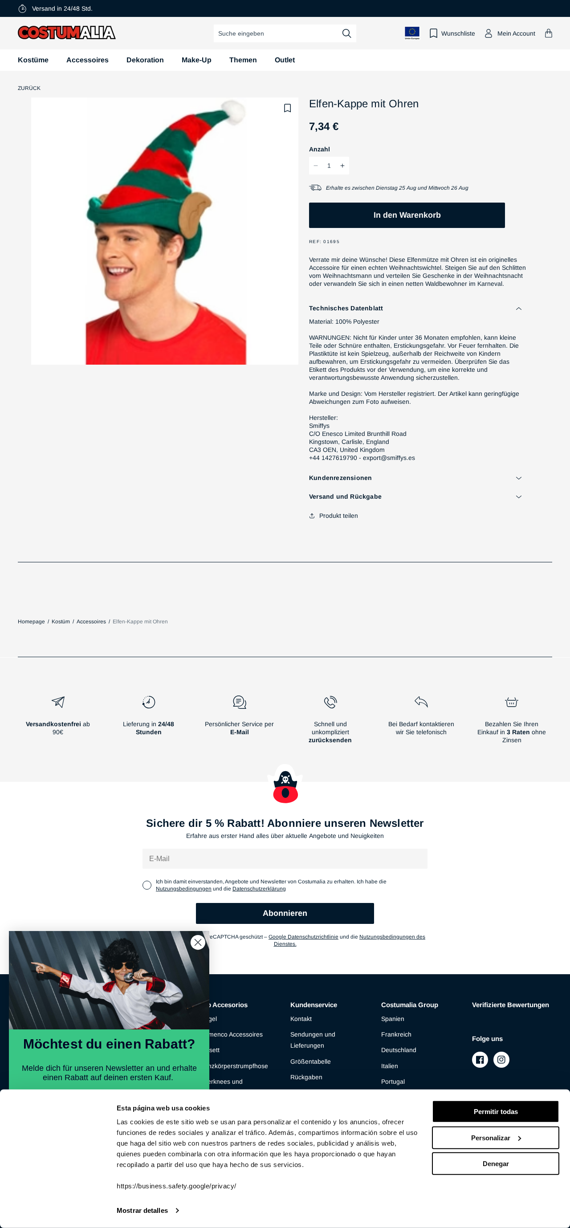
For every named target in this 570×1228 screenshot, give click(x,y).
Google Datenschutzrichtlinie (303, 937)
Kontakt (301, 1018)
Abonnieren (285, 913)
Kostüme (33, 60)
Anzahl (319, 149)
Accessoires (87, 60)
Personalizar (490, 1137)
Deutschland (398, 1049)
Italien (389, 1065)
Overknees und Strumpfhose (221, 1087)
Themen (243, 60)
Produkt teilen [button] (338, 515)
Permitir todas (496, 1111)
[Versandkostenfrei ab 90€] (58, 723)
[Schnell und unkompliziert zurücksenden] (330, 723)
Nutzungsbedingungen (184, 889)
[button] (549, 33)
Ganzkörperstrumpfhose (234, 1065)
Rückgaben (306, 1077)
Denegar (496, 1163)
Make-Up (197, 60)
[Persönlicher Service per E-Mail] (240, 723)
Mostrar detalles (142, 1210)
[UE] (412, 33)
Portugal (393, 1081)
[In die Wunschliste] (287, 108)
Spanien (392, 1018)
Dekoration (145, 60)
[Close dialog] (198, 942)
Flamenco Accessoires (231, 1034)
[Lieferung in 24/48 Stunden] (149, 723)
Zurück (29, 88)
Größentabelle (310, 1061)
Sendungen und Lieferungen (312, 1040)
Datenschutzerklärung (259, 889)
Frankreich (396, 1034)
